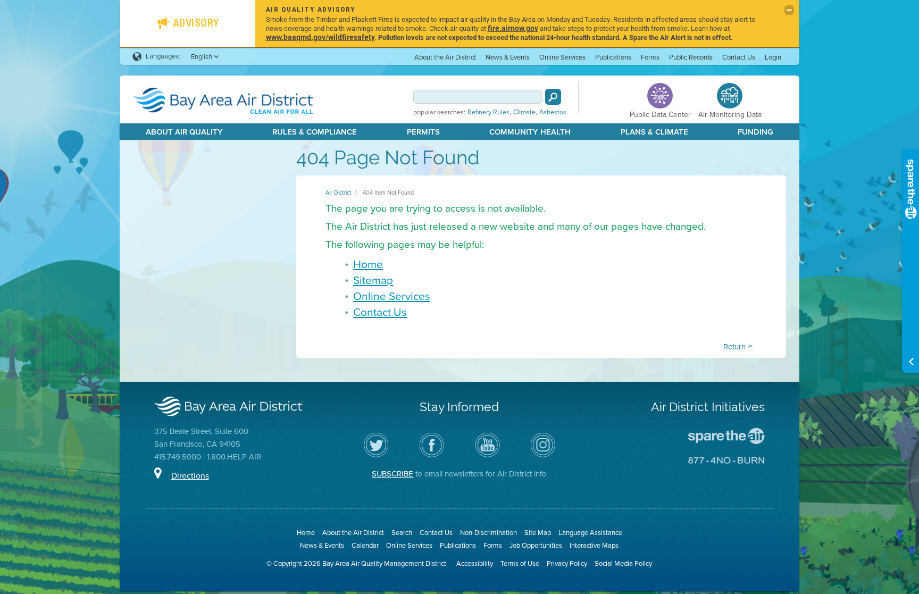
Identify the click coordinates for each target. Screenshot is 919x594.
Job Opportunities (535, 545)
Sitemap (373, 280)
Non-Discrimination (488, 533)
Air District (338, 192)
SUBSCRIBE (392, 474)
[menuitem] (445, 56)
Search (401, 533)
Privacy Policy (567, 563)
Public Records (691, 57)
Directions (190, 476)
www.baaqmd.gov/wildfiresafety (320, 37)
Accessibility (474, 563)
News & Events (508, 57)
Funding (755, 132)
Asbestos (552, 112)
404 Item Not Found (388, 192)
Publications (613, 57)
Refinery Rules (488, 112)
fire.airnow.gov (513, 28)
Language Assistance (590, 533)
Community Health (530, 132)
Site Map (537, 533)
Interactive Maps (594, 545)
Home (368, 264)
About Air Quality (184, 132)
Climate (524, 112)
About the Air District (445, 57)
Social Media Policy (623, 563)
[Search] (553, 97)
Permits (423, 132)
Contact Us (738, 57)
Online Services (562, 57)
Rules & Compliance (314, 132)
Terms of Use (519, 563)
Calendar (365, 545)
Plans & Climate (654, 132)
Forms (650, 57)
